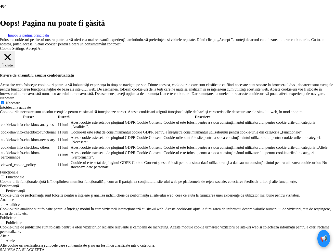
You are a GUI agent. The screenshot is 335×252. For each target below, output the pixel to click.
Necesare (13, 103)
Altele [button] (4, 236)
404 (3, 6)
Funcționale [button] (9, 172)
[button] (28, 35)
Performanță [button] (9, 186)
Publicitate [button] (8, 218)
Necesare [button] (7, 98)
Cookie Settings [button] (12, 48)
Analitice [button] (7, 200)
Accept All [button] (34, 48)
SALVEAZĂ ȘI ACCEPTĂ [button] (22, 250)
